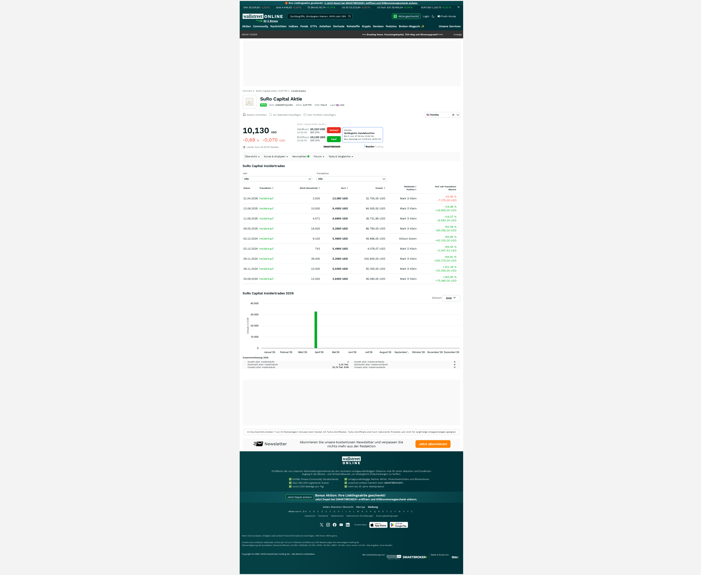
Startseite (247, 91)
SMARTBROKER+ (393, 482)
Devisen (378, 26)
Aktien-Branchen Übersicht (338, 507)
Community (260, 26)
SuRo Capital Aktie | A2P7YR (272, 91)
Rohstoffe (353, 26)
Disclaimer (323, 516)
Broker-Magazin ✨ (411, 26)
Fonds (304, 26)
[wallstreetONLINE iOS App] (378, 527)
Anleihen (325, 26)
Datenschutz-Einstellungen (359, 516)
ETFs (313, 26)
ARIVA (328, 536)
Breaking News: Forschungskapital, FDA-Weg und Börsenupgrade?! (377, 34)
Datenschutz (337, 516)
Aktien (246, 26)
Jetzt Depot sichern (299, 497)
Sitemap (360, 507)
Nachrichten (278, 26)
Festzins (391, 26)
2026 (449, 298)
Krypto (366, 26)
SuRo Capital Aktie (281, 99)
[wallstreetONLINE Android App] (399, 527)
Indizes (293, 26)
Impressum (310, 516)
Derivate (338, 26)
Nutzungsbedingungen (387, 516)
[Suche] (349, 16)
